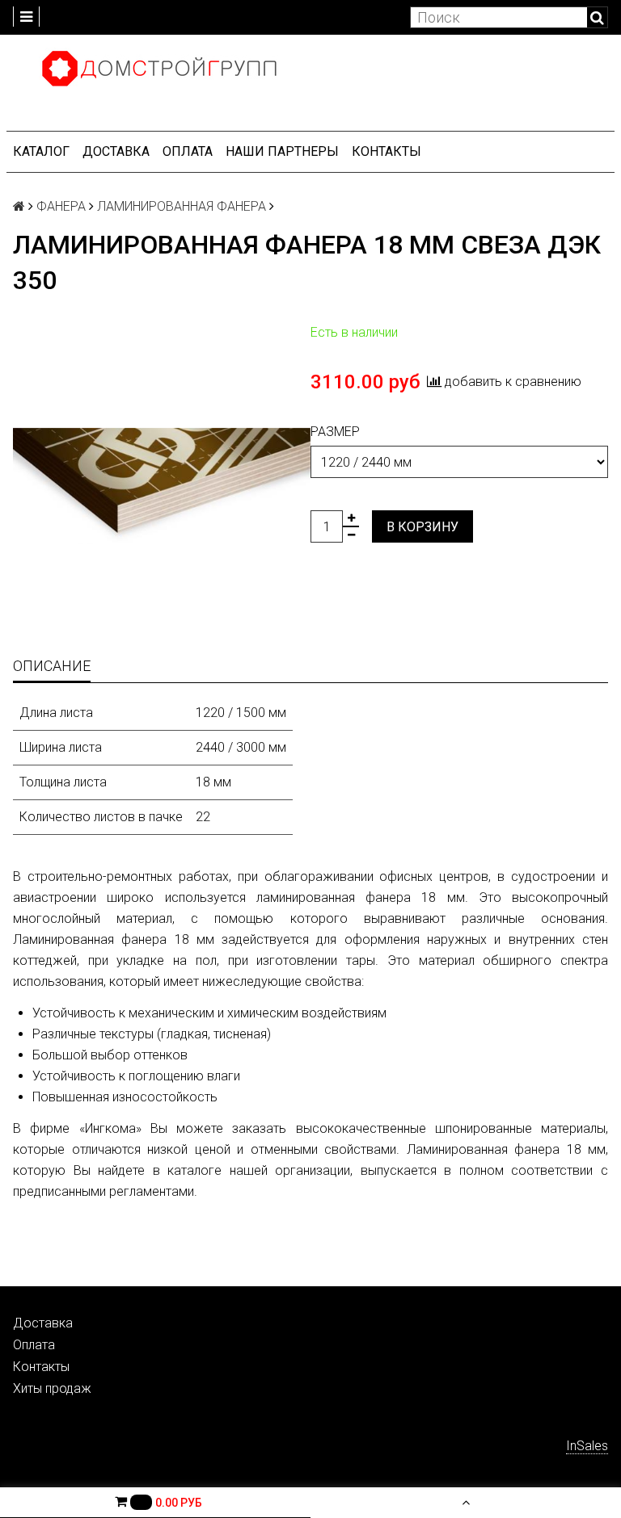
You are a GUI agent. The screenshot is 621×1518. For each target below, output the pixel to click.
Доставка (116, 151)
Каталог (41, 151)
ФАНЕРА (61, 206)
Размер (335, 431)
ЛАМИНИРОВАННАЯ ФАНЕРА (181, 206)
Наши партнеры (282, 151)
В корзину (422, 527)
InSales (587, 1445)
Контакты (386, 151)
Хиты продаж (52, 1388)
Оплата (188, 151)
